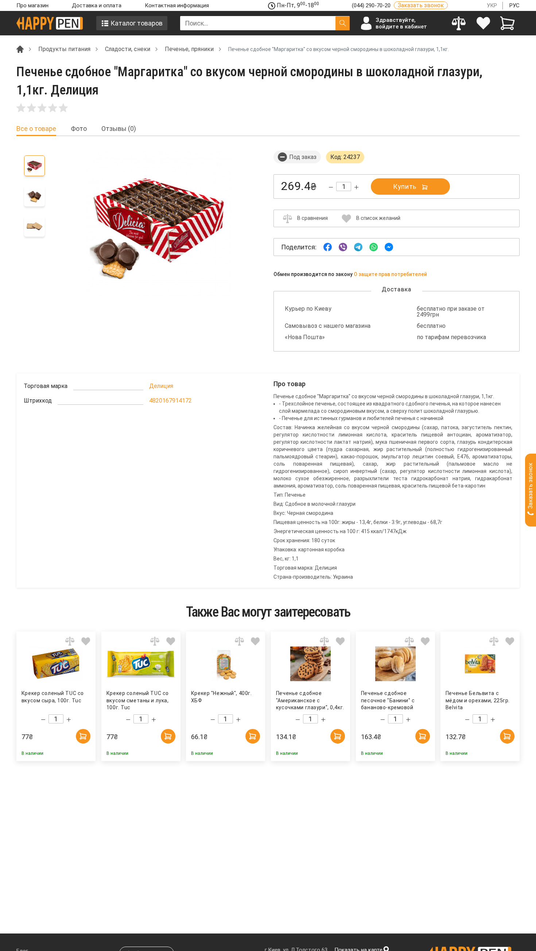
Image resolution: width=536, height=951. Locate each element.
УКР (492, 5)
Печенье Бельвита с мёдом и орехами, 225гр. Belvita (478, 700)
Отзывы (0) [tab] (118, 128)
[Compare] (459, 23)
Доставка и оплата (96, 5)
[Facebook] (327, 246)
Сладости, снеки (127, 49)
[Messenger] (389, 246)
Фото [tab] (79, 128)
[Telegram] (358, 246)
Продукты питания (64, 49)
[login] (483, 23)
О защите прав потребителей (390, 274)
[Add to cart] (83, 736)
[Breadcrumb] (20, 48)
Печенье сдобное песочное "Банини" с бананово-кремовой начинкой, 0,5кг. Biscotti (392, 700)
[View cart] (507, 23)
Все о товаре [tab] (36, 128)
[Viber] (343, 246)
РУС (514, 5)
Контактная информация (177, 5)
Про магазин (32, 5)
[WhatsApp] (373, 246)
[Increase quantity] (356, 187)
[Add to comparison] (69, 641)
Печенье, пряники (189, 49)
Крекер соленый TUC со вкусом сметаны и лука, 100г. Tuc (137, 700)
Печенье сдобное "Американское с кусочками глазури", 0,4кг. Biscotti (310, 700)
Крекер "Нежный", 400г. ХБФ (221, 696)
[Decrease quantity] (331, 187)
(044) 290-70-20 (372, 5)
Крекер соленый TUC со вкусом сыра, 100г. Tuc (53, 696)
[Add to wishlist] (85, 641)
